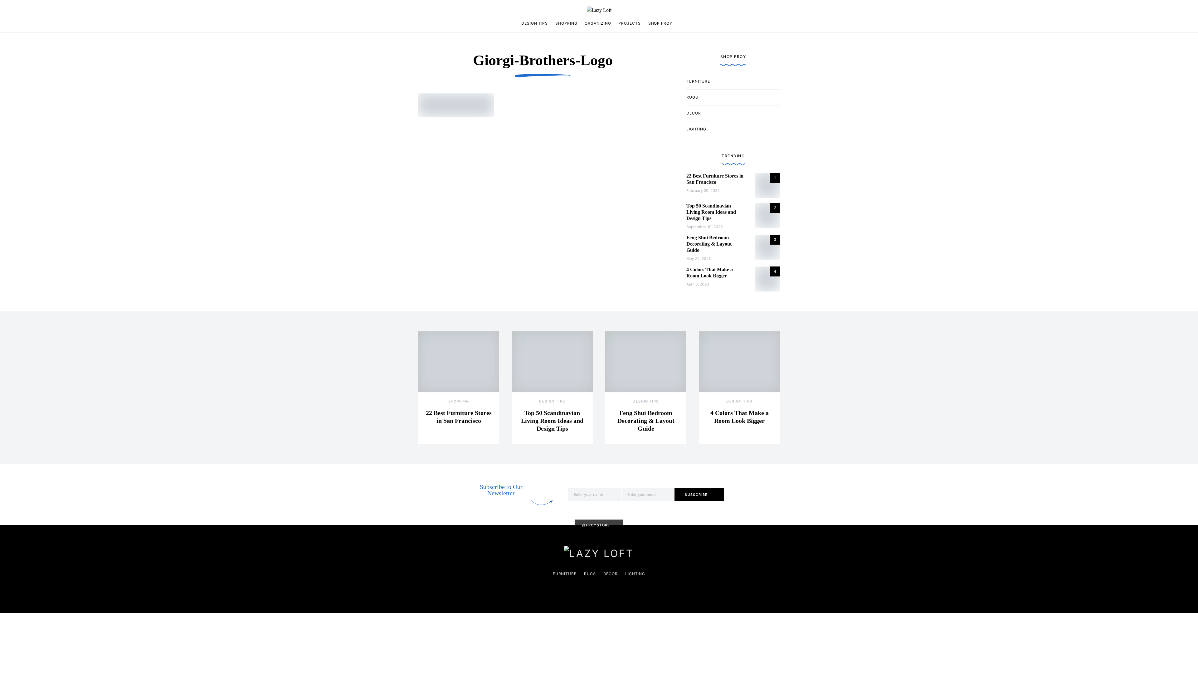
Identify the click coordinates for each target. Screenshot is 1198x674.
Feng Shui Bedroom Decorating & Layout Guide (709, 244)
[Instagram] (420, 10)
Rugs (692, 97)
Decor (693, 113)
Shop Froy (660, 23)
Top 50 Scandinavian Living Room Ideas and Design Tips (711, 212)
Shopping (566, 23)
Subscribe (696, 494)
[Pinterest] (430, 10)
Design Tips (534, 23)
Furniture (698, 81)
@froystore (596, 525)
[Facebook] (440, 10)
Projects (629, 23)
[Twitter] (450, 10)
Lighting (696, 129)
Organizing (598, 23)
